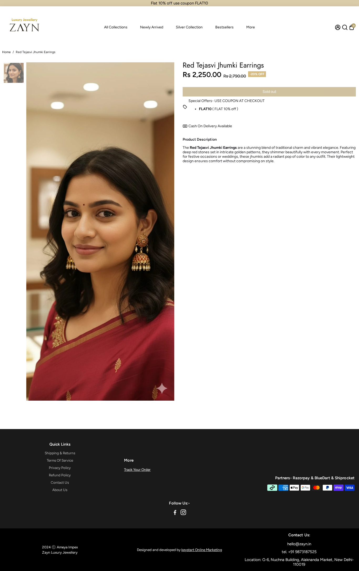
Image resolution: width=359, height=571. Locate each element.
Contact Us (60, 482)
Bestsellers (224, 27)
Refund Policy (60, 475)
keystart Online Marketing (201, 550)
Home (6, 52)
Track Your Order (137, 469)
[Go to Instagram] (183, 513)
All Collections (115, 27)
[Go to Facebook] (175, 513)
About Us (59, 490)
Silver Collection (189, 27)
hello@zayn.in (299, 544)
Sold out (269, 91)
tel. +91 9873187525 (299, 551)
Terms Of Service (60, 460)
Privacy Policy (60, 468)
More (250, 27)
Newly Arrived (151, 27)
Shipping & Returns (60, 453)
